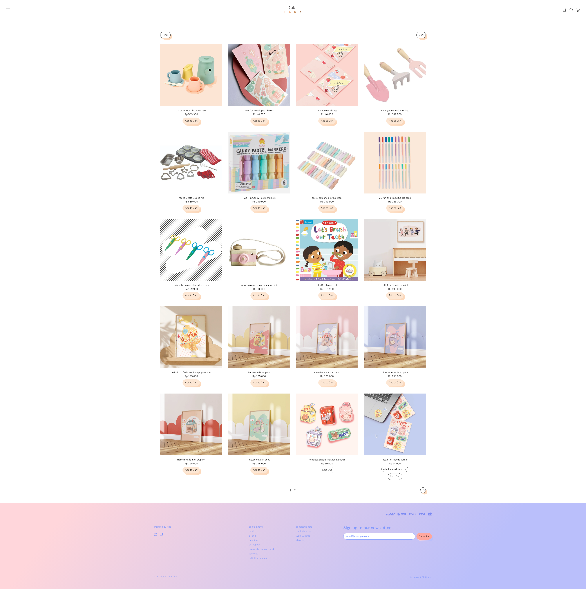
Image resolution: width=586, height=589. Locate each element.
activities (253, 553)
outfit (251, 531)
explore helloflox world (261, 549)
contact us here (304, 526)
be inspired (254, 544)
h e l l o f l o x (170, 576)
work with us (303, 535)
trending (253, 540)
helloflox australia (258, 558)
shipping (300, 540)
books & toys (256, 526)
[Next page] (423, 490)
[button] (571, 9)
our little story (303, 531)
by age (252, 535)
